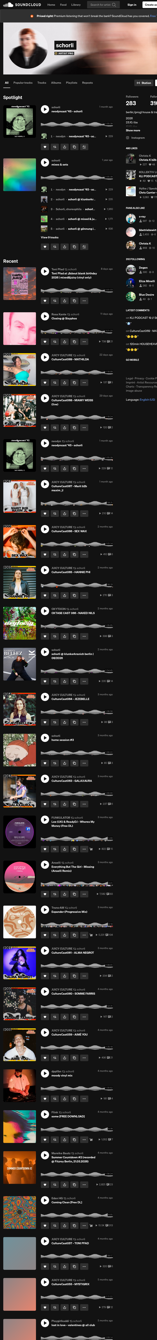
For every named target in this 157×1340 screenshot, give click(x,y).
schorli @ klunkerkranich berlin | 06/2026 (95, 199)
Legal (129, 378)
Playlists (71, 82)
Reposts (87, 82)
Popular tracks (23, 82)
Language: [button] (140, 399)
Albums (56, 82)
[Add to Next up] (84, 147)
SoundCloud (22, 4)
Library (76, 4)
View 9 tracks (49, 237)
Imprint (130, 382)
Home (51, 4)
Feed (63, 4)
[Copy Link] (74, 147)
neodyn (60, 136)
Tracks (41, 82)
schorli (60, 199)
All (7, 82)
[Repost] (55, 147)
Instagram (138, 137)
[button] (45, 109)
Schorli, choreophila (69, 209)
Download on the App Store (138, 369)
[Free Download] (91, 935)
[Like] (45, 147)
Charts (130, 386)
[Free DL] (91, 849)
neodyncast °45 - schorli (84, 136)
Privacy (139, 378)
